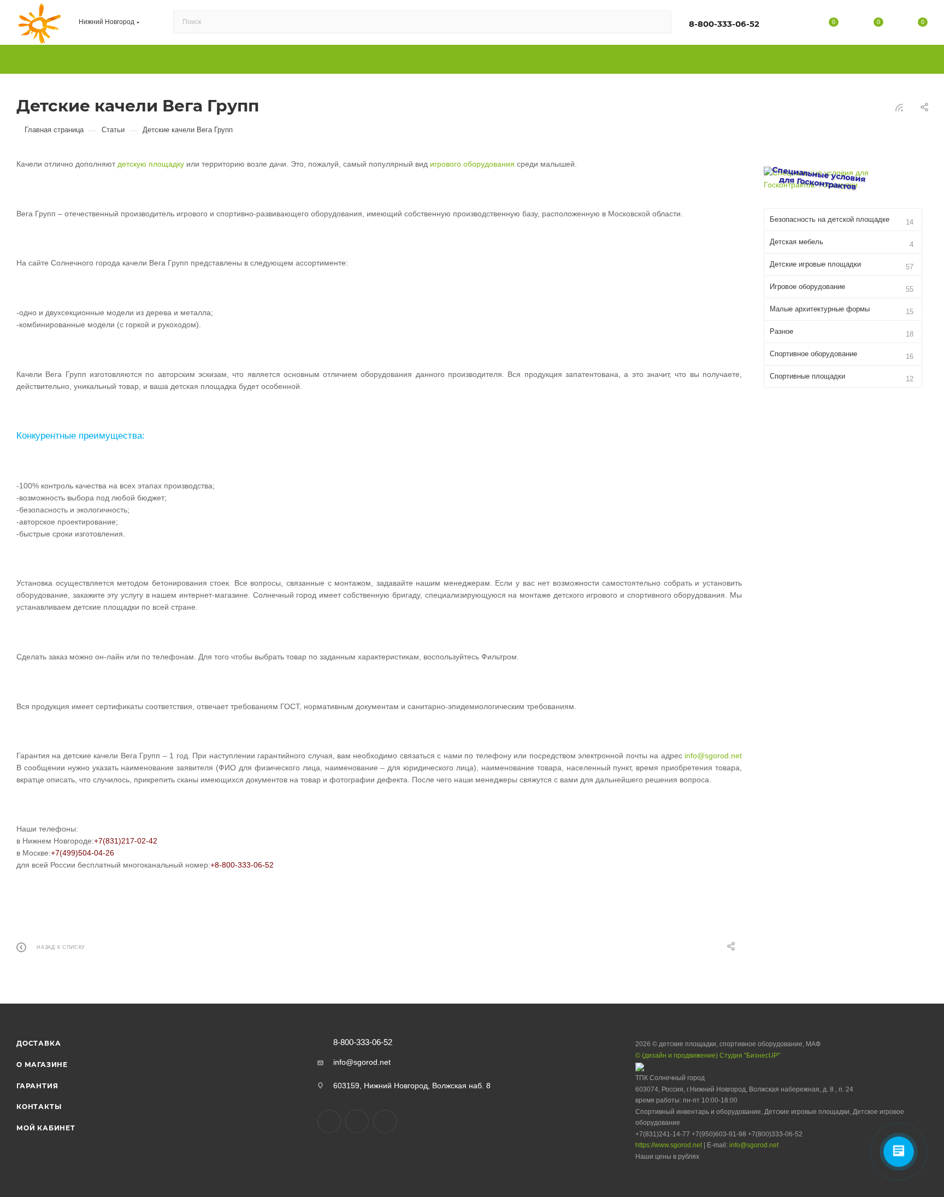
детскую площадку (150, 164)
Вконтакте (329, 1121)
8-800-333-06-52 (724, 24)
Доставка (38, 1043)
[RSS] (899, 107)
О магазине (42, 1064)
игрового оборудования (472, 164)
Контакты (38, 1106)
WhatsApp (385, 1121)
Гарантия (37, 1086)
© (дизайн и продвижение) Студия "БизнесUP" (707, 1055)
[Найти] (658, 21)
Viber (357, 1121)
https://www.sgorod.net (668, 1145)
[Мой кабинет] (789, 24)
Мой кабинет (45, 1128)
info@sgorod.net (713, 755)
